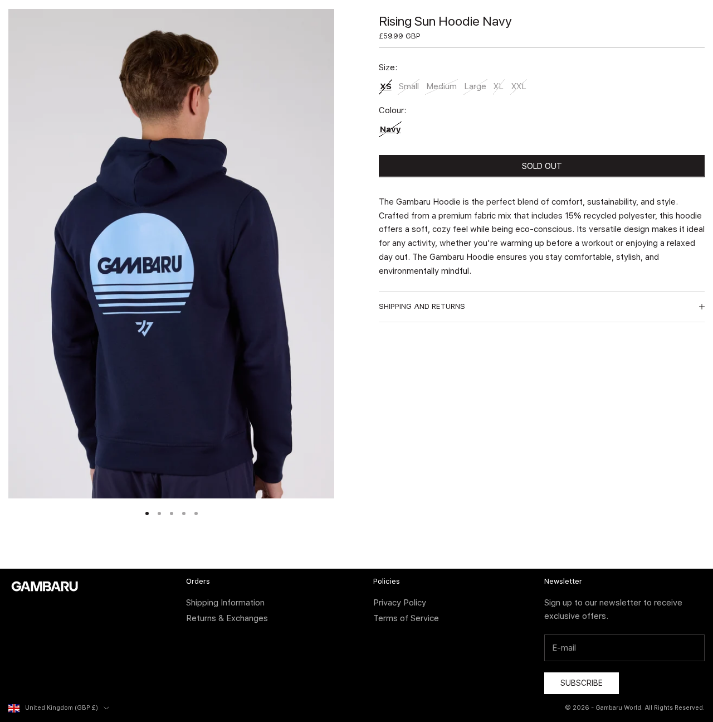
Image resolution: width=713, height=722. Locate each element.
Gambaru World (618, 707)
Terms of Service (406, 618)
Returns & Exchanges (227, 618)
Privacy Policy (399, 603)
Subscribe (581, 683)
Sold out (542, 166)
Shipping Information (225, 603)
